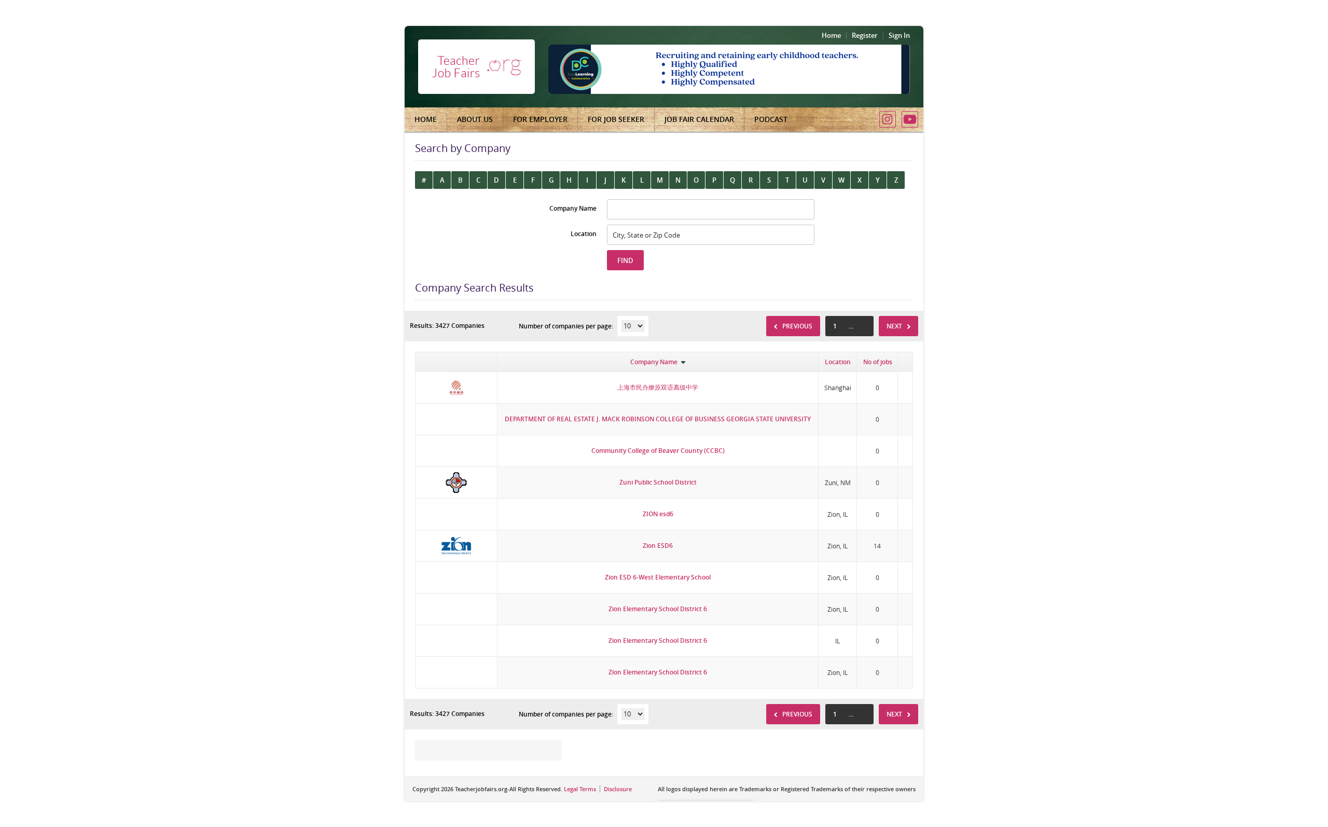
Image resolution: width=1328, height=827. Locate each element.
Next (894, 326)
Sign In (899, 35)
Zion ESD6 (658, 545)
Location (838, 361)
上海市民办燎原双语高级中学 (657, 387)
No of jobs (877, 361)
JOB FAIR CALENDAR (699, 119)
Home (831, 35)
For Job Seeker (616, 119)
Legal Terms (580, 789)
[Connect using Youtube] (910, 119)
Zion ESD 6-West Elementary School (658, 577)
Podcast (770, 119)
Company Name (653, 361)
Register (865, 35)
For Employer (540, 119)
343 (860, 326)
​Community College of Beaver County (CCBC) (658, 450)
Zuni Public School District (658, 482)
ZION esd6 (658, 513)
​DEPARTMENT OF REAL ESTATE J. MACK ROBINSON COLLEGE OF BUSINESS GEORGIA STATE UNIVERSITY (658, 419)
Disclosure (618, 789)
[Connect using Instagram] (887, 119)
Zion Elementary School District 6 (657, 608)
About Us (475, 119)
